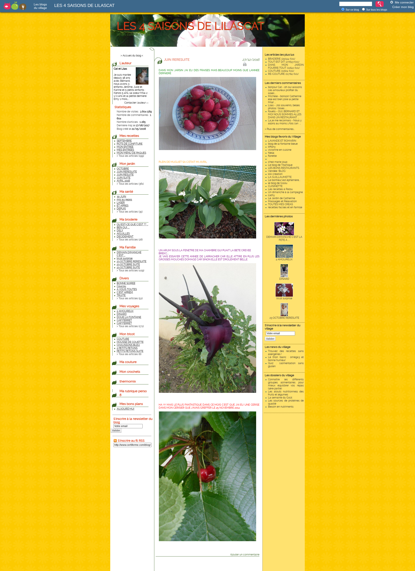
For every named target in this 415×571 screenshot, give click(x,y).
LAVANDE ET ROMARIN (282, 140)
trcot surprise (284, 298)
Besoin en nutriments (281, 406)
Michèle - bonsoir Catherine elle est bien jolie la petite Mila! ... (284, 99)
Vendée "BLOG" (277, 171)
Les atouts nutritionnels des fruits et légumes (286, 393)
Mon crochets (130, 372)
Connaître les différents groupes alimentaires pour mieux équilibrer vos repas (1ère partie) (286, 384)
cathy (271, 195)
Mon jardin (127, 164)
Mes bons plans (131, 404)
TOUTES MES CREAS (280, 204)
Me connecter (404, 2)
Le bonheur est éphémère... (284, 180)
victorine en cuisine (279, 149)
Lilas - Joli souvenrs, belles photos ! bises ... (284, 107)
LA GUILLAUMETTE (280, 177)
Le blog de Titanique (280, 164)
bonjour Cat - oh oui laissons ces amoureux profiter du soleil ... (285, 90)
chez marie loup (277, 161)
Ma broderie (128, 219)
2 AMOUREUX (284, 259)
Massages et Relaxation (282, 201)
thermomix (128, 381)
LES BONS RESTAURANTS (283, 168)
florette (272, 155)
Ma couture (128, 362)
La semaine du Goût (280, 397)
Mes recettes (129, 136)
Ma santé (126, 192)
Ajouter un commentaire (244, 554)
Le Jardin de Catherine (281, 198)
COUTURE (281, 70)
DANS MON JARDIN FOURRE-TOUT (286, 66)
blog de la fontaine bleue (283, 143)
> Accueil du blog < (132, 55)
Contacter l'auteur (135, 102)
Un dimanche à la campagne (285, 192)
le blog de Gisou (277, 183)
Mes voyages (129, 306)
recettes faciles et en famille (285, 207)
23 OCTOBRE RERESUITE (284, 317)
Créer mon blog (403, 7)
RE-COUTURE (283, 73)
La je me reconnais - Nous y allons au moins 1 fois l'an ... (285, 122)
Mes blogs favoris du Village (283, 136)
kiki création (275, 174)
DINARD (284, 278)
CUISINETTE (275, 186)
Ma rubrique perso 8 (133, 393)
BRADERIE (281, 58)
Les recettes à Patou (280, 189)
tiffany (272, 146)
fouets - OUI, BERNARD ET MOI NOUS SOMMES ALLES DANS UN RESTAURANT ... (284, 114)
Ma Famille (128, 247)
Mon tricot (127, 334)
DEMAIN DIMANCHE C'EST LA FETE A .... (284, 238)
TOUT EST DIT (283, 61)
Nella (271, 152)
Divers (124, 278)
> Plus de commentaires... (280, 129)
